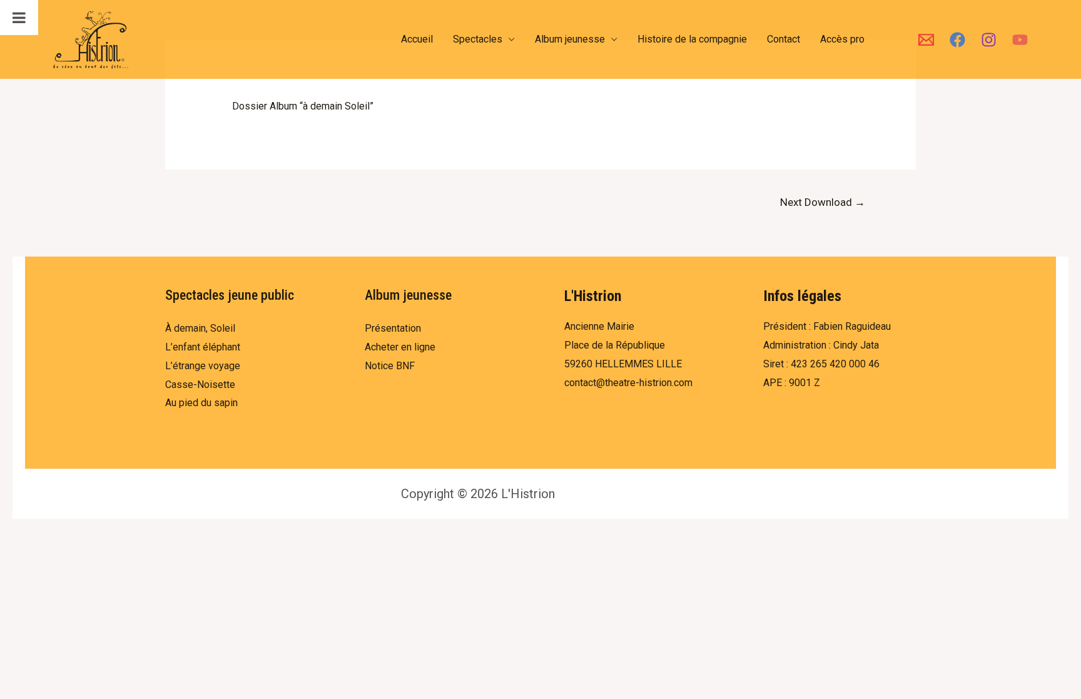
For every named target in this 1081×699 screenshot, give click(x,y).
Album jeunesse (570, 39)
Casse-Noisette (200, 384)
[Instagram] (989, 40)
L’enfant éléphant (202, 347)
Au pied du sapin (201, 403)
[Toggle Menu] (19, 17)
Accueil (417, 39)
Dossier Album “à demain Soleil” (302, 106)
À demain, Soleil (200, 328)
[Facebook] (957, 40)
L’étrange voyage (202, 366)
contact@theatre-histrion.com (628, 383)
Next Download (822, 202)
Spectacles (477, 39)
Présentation (393, 328)
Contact (783, 39)
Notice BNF (390, 366)
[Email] (926, 40)
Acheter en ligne (400, 347)
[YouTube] (1020, 40)
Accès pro (842, 39)
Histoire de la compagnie (692, 39)
